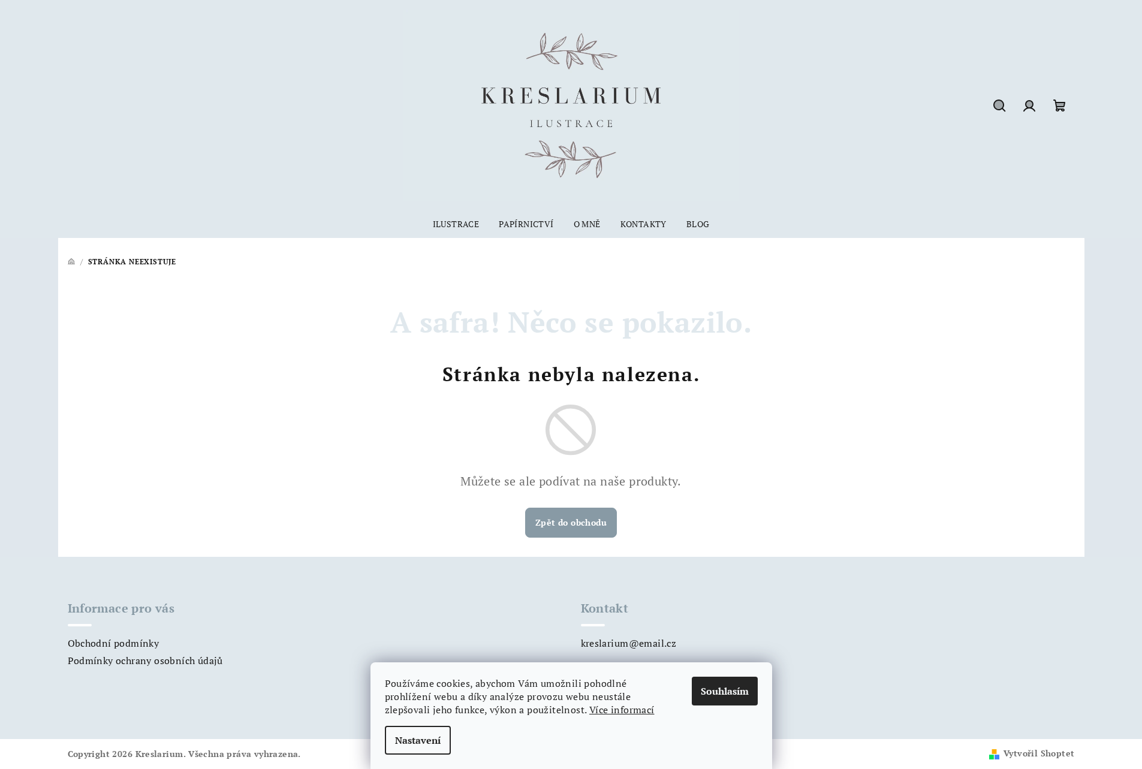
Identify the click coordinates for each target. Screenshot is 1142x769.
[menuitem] (456, 224)
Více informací (622, 709)
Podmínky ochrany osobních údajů (145, 660)
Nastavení (418, 740)
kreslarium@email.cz (629, 643)
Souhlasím (725, 691)
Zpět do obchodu (571, 522)
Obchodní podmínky (113, 643)
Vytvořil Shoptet (1039, 753)
